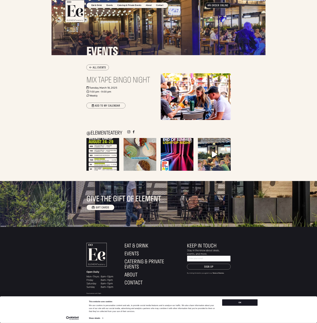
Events (109, 5)
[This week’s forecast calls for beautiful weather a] (102, 154)
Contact (159, 5)
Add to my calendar (107, 105)
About (148, 5)
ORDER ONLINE (220, 5)
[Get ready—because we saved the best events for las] (177, 154)
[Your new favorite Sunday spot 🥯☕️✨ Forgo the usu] (140, 154)
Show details (94, 318)
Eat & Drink (96, 5)
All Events (99, 67)
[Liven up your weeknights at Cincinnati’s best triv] (214, 154)
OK (239, 302)
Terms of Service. (218, 273)
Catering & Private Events (129, 5)
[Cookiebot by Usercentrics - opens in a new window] (72, 318)
